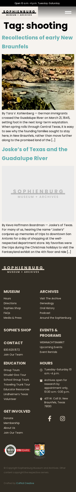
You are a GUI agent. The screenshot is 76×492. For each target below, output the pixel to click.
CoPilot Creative (25, 483)
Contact (13, 342)
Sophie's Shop (17, 330)
